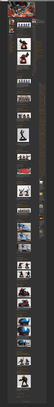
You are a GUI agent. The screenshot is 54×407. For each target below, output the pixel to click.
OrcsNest (43, 138)
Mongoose (44, 132)
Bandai (43, 91)
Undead (42, 164)
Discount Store (42, 107)
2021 (33, 32)
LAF (42, 127)
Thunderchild (42, 162)
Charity (40, 98)
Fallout (22, 312)
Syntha (40, 159)
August (34, 61)
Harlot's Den (42, 119)
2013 (33, 40)
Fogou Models (43, 112)
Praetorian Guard (41, 140)
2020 (33, 33)
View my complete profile (35, 24)
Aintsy (44, 86)
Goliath (40, 117)
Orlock (26, 282)
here (20, 390)
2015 (33, 38)
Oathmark (41, 137)
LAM (44, 127)
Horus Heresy (42, 123)
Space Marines (41, 152)
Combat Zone (40, 100)
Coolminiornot (11, 36)
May (34, 64)
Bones (41, 95)
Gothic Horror (43, 117)
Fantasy (42, 110)
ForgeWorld (42, 113)
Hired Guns (41, 122)
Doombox (40, 108)
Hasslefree (40, 120)
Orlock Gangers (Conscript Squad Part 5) (22, 260)
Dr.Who (43, 108)
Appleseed (42, 90)
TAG (42, 159)
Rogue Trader (22, 74)
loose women (41, 128)
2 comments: (25, 147)
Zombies (40, 176)
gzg (39, 119)
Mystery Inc (44, 133)
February (35, 67)
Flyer (40, 112)
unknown (40, 165)
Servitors (43, 147)
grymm (43, 118)
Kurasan (40, 127)
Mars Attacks (41, 129)
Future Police (19, 77)
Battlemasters (40, 92)
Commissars (42, 101)
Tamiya (41, 160)
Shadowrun (27, 89)
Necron (40, 135)
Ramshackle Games (42, 142)
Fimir (39, 111)
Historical (44, 122)
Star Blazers (41, 154)
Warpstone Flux (41, 180)
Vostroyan (40, 167)
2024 (33, 29)
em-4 (23, 89)
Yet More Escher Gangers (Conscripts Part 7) (22, 183)
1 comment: (25, 31)
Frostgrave (40, 115)
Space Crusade (41, 151)
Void (43, 166)
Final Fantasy (42, 111)
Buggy (43, 95)
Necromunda (24, 123)
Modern (40, 132)
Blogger (30, 401)
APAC (39, 90)
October (35, 59)
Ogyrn (43, 137)
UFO (39, 164)
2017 (33, 36)
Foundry (11, 40)
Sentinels (40, 147)
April (34, 65)
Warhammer (40, 169)
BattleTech (40, 93)
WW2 (43, 174)
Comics (44, 100)
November (35, 58)
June (34, 63)
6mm (43, 85)
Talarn (44, 159)
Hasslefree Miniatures (11, 45)
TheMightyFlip (38, 19)
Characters (40, 97)
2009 (33, 72)
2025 (33, 28)
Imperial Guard (21, 123)
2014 (33, 39)
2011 (33, 70)
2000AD (40, 84)
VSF (42, 167)
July (34, 62)
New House (44, 135)
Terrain (19, 179)
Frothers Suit (19, 127)
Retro (39, 144)
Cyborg (40, 105)
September (35, 60)
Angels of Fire (41, 88)
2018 (33, 35)
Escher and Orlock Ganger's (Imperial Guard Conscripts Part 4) (23, 354)
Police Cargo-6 (20, 316)
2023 (33, 30)
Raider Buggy (19, 286)
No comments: (26, 73)
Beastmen (44, 93)
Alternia (43, 87)
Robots (43, 144)
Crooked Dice (41, 103)
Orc (39, 138)
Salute (44, 145)
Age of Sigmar (40, 86)
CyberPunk (21, 89)
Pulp (44, 140)
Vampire (40, 166)
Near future (25, 89)
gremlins (40, 118)
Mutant (40, 133)
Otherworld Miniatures (11, 49)
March (34, 66)
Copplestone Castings (11, 37)
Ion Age (44, 125)
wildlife (40, 174)
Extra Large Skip (20, 166)
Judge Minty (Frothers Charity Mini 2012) (38, 57)
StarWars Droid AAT (21, 221)
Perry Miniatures (11, 50)
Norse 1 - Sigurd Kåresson (43, 206)
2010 (33, 71)
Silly (40, 149)
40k (44, 84)
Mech (42, 130)
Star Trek (43, 155)
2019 (33, 34)
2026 (33, 27)
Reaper (41, 143)
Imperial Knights (41, 125)
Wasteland (40, 171)
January (35, 68)
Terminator (40, 161)
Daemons (43, 105)
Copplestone (40, 102)
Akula (19, 89)
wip (41, 174)
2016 (33, 37)
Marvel (44, 129)
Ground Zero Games (11, 44)
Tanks (26, 312)
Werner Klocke (43, 172)
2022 (33, 31)
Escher (20, 202)
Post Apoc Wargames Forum (12, 51)
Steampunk (42, 157)
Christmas (43, 98)
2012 (33, 69)
